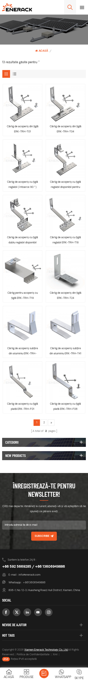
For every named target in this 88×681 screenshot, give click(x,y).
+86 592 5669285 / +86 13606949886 (33, 567)
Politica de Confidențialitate (33, 654)
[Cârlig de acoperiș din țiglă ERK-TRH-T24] (65, 270)
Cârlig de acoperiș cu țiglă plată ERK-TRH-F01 (22, 406)
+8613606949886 (34, 582)
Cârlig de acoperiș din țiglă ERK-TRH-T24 (65, 295)
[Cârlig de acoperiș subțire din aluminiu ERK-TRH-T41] (65, 326)
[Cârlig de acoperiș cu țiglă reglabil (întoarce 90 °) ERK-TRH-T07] (22, 159)
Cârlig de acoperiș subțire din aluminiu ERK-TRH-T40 (22, 351)
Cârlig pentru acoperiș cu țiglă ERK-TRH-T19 (22, 295)
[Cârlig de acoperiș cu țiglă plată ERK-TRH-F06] (65, 381)
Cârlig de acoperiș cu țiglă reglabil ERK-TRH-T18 (65, 240)
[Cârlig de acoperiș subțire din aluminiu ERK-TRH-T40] (22, 326)
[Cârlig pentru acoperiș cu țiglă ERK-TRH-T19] (22, 270)
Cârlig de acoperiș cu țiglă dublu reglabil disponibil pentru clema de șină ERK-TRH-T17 (22, 240)
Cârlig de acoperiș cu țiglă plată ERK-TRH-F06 (65, 406)
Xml (55, 654)
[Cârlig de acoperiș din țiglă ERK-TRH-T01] (22, 104)
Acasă (43, 51)
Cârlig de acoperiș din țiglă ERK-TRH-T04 (65, 129)
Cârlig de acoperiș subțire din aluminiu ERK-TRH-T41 (65, 351)
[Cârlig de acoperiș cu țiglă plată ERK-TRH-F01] (22, 381)
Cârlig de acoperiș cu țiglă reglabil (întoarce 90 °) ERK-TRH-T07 (22, 185)
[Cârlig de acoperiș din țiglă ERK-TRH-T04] (65, 104)
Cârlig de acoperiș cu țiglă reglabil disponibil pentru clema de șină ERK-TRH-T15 (65, 185)
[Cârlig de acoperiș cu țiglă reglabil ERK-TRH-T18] (65, 215)
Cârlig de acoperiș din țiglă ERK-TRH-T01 (22, 129)
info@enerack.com (29, 575)
